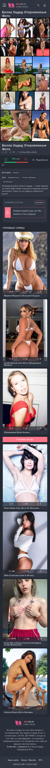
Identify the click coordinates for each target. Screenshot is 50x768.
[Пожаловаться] (3, 165)
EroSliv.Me (11, 747)
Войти (44, 5)
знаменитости (14, 177)
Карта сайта (13, 760)
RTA (40, 760)
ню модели (8, 182)
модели (16, 173)
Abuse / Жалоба (28, 760)
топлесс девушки (29, 177)
